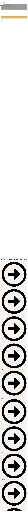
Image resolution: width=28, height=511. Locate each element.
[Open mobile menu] (0, 1)
